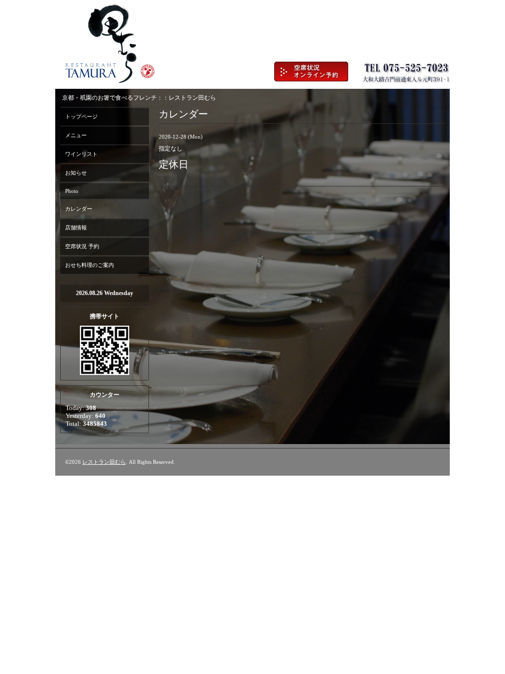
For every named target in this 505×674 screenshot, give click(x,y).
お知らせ (76, 173)
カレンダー (78, 209)
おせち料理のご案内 (89, 265)
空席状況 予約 (82, 246)
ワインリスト (81, 154)
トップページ (81, 116)
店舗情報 (76, 227)
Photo (71, 191)
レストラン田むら (104, 462)
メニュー (76, 135)
